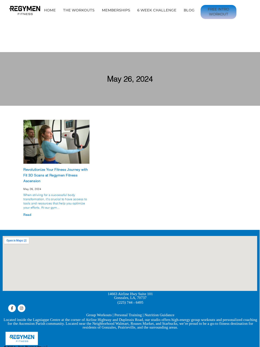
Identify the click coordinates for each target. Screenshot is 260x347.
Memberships (116, 10)
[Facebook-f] (12, 308)
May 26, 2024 (130, 78)
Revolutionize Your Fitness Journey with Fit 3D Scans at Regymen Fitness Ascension (55, 175)
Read (27, 215)
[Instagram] (21, 308)
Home (50, 10)
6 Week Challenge (156, 10)
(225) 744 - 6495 (130, 302)
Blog (189, 10)
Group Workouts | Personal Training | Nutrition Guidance (130, 315)
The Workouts (79, 10)
